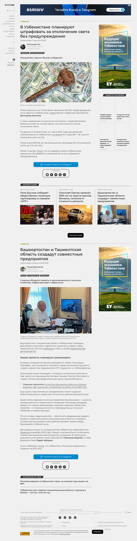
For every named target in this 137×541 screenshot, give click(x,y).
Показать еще (75, 235)
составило (57, 134)
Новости (11, 16)
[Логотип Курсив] (9, 5)
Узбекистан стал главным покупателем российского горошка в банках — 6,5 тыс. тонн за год (53, 491)
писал (40, 151)
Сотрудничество (33, 275)
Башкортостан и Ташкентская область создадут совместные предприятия (111, 197)
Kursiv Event (10, 36)
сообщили (48, 348)
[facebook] (60, 517)
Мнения (11, 29)
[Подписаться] (97, 512)
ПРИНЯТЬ (97, 532)
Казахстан (10, 62)
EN (13, 10)
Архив (64, 526)
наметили (25, 432)
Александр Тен (33, 44)
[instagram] (65, 517)
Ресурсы (11, 26)
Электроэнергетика (37, 53)
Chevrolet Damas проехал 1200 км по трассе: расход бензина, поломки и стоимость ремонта (75, 197)
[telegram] (70, 517)
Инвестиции (10, 21)
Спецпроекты (10, 53)
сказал (52, 113)
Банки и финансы (8, 24)
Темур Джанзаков (35, 267)
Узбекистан (10, 65)
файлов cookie (65, 534)
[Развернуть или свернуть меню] (13, 42)
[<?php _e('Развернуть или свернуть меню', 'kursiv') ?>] (14, 59)
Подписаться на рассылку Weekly (71, 510)
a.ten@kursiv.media (33, 48)
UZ (10, 10)
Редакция (11, 48)
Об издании (66, 522)
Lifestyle (11, 34)
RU (7, 10)
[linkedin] (75, 517)
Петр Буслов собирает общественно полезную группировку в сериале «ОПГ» (35, 197)
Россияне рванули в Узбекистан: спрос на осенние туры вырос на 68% (54, 482)
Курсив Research (9, 31)
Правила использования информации (111, 522)
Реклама (11, 51)
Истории (11, 18)
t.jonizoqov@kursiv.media (35, 271)
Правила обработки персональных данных (112, 526)
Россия (23, 275)
